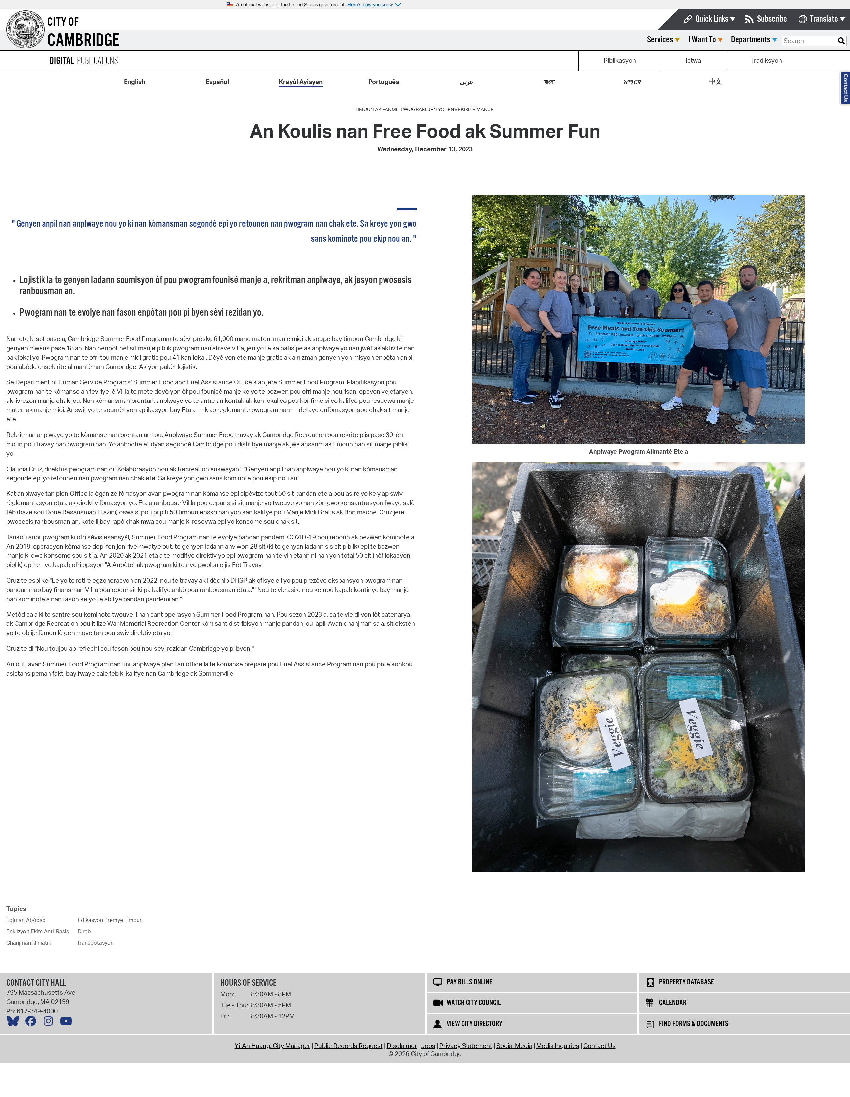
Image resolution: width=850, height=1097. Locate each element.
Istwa (693, 60)
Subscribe (772, 19)
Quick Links (711, 19)
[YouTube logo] (67, 1023)
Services (660, 40)
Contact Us (599, 1046)
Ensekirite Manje (471, 109)
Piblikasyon (620, 60)
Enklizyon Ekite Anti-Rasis (37, 931)
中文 (715, 81)
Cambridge (83, 41)
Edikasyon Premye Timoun (110, 920)
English (134, 82)
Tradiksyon (766, 60)
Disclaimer (402, 1046)
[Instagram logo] (50, 1023)
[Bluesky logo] (14, 1023)
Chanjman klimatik (28, 942)
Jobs (428, 1046)
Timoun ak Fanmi (376, 109)
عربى (466, 82)
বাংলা (549, 82)
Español (217, 82)
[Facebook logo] (32, 1023)
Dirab (84, 931)
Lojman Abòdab (26, 920)
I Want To (702, 40)
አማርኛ (632, 82)
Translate (824, 19)
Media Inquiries (557, 1046)
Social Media (514, 1046)
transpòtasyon (96, 942)
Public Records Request (348, 1046)
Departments (750, 40)
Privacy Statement (465, 1046)
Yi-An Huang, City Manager (272, 1046)
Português (383, 82)
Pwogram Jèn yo (422, 109)
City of (63, 22)
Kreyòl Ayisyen (301, 82)
